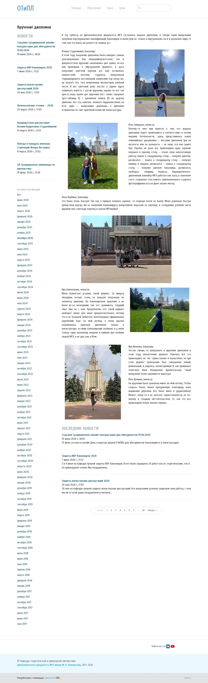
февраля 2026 (24, 216)
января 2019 (23, 526)
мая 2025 (22, 254)
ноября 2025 (24, 232)
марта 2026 (23, 211)
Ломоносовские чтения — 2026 (35, 105)
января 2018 (23, 585)
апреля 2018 (23, 569)
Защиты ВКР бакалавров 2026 (34, 67)
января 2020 (24, 482)
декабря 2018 (24, 531)
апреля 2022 (24, 390)
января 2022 (23, 401)
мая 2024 (22, 303)
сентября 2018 (25, 547)
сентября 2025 (25, 243)
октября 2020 (24, 455)
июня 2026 (22, 200)
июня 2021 (22, 422)
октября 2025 (25, 238)
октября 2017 (24, 602)
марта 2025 (23, 259)
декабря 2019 (24, 488)
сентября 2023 (25, 346)
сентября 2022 (25, 374)
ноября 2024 (24, 276)
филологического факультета (33, 665)
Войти (188, 677)
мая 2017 (22, 623)
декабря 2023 (24, 330)
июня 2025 (22, 249)
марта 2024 (23, 314)
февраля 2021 (24, 439)
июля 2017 (22, 613)
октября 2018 (24, 542)
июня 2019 (22, 509)
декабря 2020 (24, 444)
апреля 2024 (24, 308)
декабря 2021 (24, 406)
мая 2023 (22, 357)
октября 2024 (24, 281)
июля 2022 (23, 379)
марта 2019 (23, 515)
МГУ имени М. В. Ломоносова (65, 665)
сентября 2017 (24, 607)
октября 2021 (24, 417)
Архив (122, 8)
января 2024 (23, 325)
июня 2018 (22, 558)
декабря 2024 (24, 270)
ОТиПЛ (25, 8)
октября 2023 (24, 341)
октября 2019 (24, 499)
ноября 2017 (23, 596)
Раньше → (152, 510)
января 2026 (23, 221)
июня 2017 (22, 618)
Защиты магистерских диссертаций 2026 (85, 480)
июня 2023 (22, 352)
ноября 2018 (23, 537)
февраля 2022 (24, 395)
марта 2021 (23, 433)
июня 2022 (22, 384)
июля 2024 (23, 292)
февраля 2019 (24, 520)
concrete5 (49, 677)
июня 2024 (22, 297)
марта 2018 (23, 575)
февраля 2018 (24, 580)
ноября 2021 (23, 412)
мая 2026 (22, 205)
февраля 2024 (24, 319)
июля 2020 (23, 471)
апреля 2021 (23, 428)
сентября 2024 (25, 287)
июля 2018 (22, 553)
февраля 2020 (25, 477)
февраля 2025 (24, 265)
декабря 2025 (24, 227)
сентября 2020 (25, 460)
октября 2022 (24, 368)
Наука (110, 8)
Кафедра (76, 8)
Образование (94, 8)
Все (19, 194)
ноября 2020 (24, 450)
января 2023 (23, 363)
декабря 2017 (24, 591)
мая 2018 (22, 564)
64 (143, 510)
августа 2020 (24, 466)
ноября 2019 (23, 493)
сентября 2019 (25, 504)
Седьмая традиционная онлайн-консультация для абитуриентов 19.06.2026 (36, 46)
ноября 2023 (24, 336)
